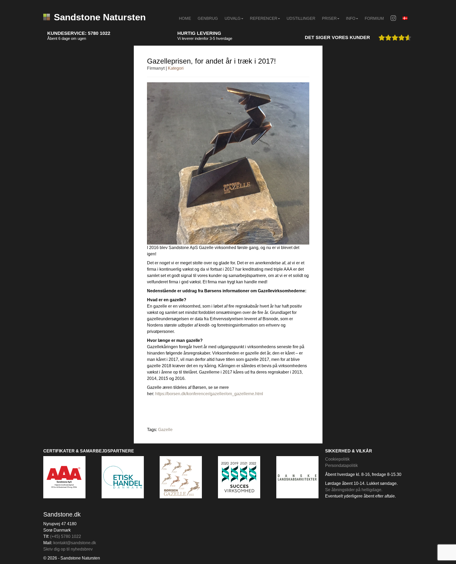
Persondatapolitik (341, 465)
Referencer (263, 18)
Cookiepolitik (337, 459)
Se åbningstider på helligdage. (353, 489)
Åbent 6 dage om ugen (66, 38)
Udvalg (233, 18)
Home (185, 18)
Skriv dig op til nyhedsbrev (68, 549)
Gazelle (165, 429)
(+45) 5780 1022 (65, 536)
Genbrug (208, 18)
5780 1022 (99, 33)
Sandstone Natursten (100, 17)
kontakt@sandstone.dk (74, 543)
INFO (350, 18)
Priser (329, 18)
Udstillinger (301, 18)
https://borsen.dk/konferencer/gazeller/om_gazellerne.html (209, 393)
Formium (374, 18)
